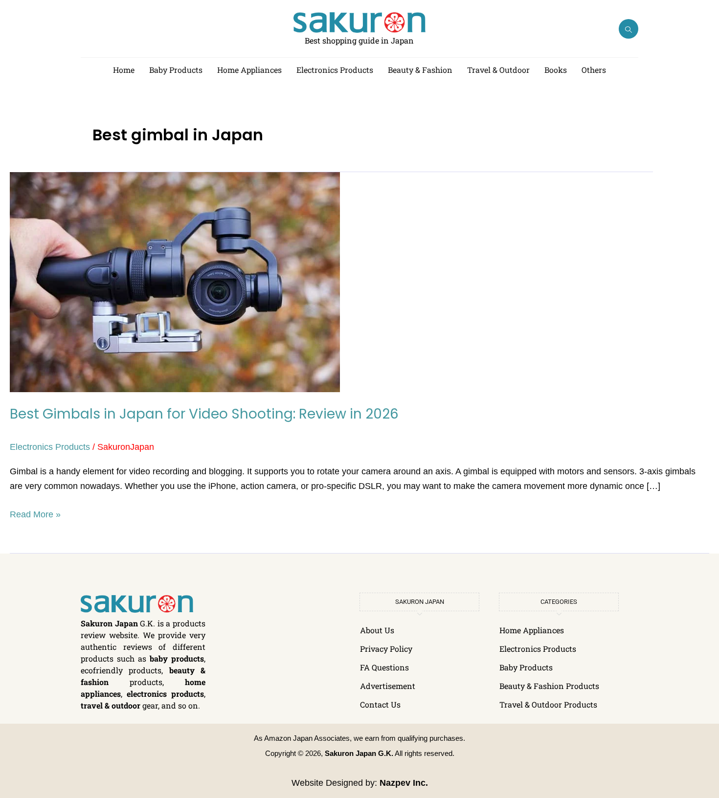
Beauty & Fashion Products (549, 686)
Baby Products (175, 69)
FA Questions (384, 667)
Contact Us (380, 704)
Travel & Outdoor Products (548, 704)
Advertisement (387, 686)
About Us (377, 630)
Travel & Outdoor (498, 69)
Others (594, 69)
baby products (177, 658)
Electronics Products (334, 69)
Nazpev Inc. (404, 783)
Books (555, 69)
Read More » (35, 513)
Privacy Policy (386, 648)
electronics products (165, 693)
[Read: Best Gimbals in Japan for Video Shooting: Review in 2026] (175, 282)
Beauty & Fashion (420, 69)
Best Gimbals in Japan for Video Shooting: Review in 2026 (204, 413)
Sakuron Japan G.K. (359, 753)
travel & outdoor (110, 705)
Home (124, 69)
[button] (628, 29)
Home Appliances (249, 69)
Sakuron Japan (109, 623)
